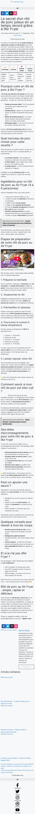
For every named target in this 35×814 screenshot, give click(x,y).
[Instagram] (12, 626)
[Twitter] (8, 626)
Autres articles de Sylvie (26, 666)
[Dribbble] (16, 626)
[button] (17, 8)
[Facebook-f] (4, 626)
